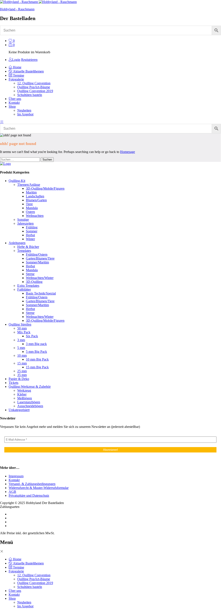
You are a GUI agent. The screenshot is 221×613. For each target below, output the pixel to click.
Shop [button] (12, 106)
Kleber (22, 394)
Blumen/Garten (36, 200)
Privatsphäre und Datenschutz (29, 495)
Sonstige (23, 219)
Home (16, 67)
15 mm (22, 363)
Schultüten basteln (29, 95)
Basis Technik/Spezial (41, 293)
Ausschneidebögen (30, 406)
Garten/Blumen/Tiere (40, 258)
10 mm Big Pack (37, 359)
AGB (12, 491)
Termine (18, 75)
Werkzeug (24, 390)
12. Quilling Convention (33, 83)
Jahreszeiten (25, 223)
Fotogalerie (16, 571)
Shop (12, 598)
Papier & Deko (19, 379)
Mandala (32, 208)
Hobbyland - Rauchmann (17, 9)
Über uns (15, 99)
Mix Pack (23, 332)
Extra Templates (28, 285)
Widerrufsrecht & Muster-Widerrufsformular (39, 488)
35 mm (22, 375)
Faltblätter (24, 289)
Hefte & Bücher (28, 247)
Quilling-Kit (17, 181)
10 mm (22, 355)
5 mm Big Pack (36, 351)
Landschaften (35, 196)
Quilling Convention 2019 (35, 91)
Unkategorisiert (19, 410)
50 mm (22, 328)
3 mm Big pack (36, 344)
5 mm (21, 348)
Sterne (30, 274)
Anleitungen (17, 243)
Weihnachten (35, 215)
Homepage (127, 152)
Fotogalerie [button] (16, 79)
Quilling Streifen (20, 324)
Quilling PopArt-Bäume (33, 87)
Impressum (16, 476)
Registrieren (29, 59)
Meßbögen (24, 398)
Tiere (29, 204)
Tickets (13, 383)
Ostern (30, 212)
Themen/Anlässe (28, 184)
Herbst (30, 235)
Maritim (31, 192)
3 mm (21, 340)
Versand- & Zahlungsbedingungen (32, 484)
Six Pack (32, 336)
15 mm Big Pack (37, 367)
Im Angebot (25, 114)
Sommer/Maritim (37, 262)
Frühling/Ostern (36, 254)
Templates (24, 250)
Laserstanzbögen (28, 402)
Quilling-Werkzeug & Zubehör (30, 386)
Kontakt (14, 102)
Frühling (32, 227)
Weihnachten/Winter (39, 278)
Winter (30, 239)
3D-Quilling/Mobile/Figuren (45, 188)
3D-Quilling (34, 282)
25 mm (22, 371)
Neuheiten (24, 110)
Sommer (31, 231)
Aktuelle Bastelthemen (28, 71)
